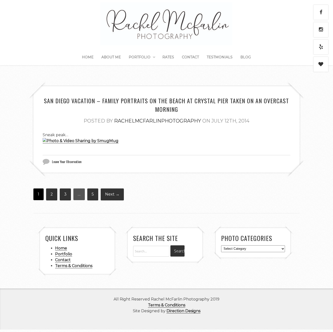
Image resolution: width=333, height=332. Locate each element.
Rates (168, 57)
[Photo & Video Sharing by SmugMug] (80, 140)
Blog (245, 57)
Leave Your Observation (66, 161)
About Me (111, 57)
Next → (112, 194)
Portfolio (139, 57)
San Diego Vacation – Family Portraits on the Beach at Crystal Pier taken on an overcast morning (166, 105)
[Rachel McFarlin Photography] (166, 39)
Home (88, 57)
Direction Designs (183, 311)
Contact (190, 57)
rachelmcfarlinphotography (157, 121)
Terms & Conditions (73, 265)
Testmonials (220, 57)
